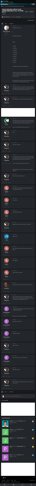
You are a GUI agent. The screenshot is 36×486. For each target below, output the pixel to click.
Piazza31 (11, 421)
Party (11, 446)
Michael (6, 124)
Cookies (12, 480)
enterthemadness (6, 312)
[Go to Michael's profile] (6, 120)
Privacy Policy (3, 480)
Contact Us (8, 480)
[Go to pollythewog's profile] (6, 87)
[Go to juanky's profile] (5, 432)
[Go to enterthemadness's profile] (6, 308)
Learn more (2, 1)
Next (5, 23)
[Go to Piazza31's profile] (5, 423)
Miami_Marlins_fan (7, 16)
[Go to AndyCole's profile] (6, 188)
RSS (15, 480)
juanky (11, 429)
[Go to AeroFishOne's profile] (6, 284)
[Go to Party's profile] (5, 449)
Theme (30, 480)
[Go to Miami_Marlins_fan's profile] (2, 16)
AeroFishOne (6, 288)
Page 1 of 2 (11, 23)
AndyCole (6, 191)
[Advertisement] (18, 112)
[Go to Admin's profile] (6, 236)
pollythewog (6, 90)
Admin (7, 239)
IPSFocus (33, 480)
